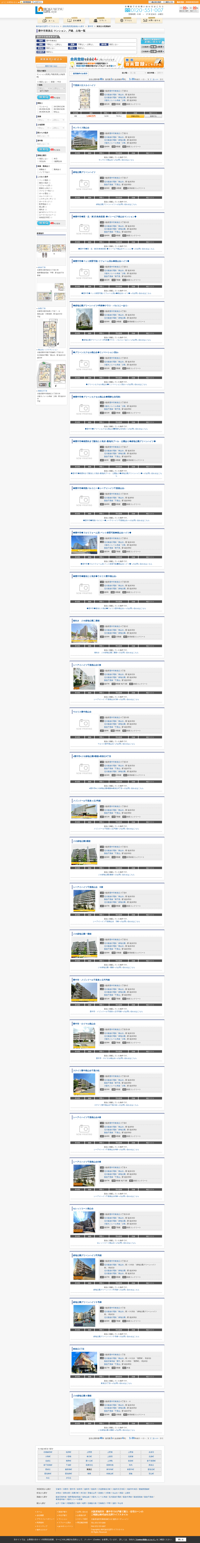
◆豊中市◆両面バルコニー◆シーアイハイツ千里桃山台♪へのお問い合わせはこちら (116, 520)
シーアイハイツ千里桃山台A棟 (87, 1117)
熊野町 (68, 1461)
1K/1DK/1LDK (59, 107)
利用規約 (40, 1523)
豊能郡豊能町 (144, 1489)
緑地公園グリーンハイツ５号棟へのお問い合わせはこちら (116, 1336)
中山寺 (120, 1503)
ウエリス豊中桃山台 (82, 712)
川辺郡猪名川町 (104, 1489)
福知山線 (85, 1497)
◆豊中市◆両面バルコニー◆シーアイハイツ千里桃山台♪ (99, 488)
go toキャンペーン (47, 212)
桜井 (79, 1503)
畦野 (84, 1503)
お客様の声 (81, 1515)
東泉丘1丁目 (78, 1349)
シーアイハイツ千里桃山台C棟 (87, 665)
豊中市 (112, 91)
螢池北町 (151, 1469)
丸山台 (115, 1493)
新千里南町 (48, 1465)
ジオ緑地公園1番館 (81, 841)
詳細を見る (135, 116)
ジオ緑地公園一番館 (82, 934)
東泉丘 (117, 91)
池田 (114, 1503)
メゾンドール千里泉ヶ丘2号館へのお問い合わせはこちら (116, 829)
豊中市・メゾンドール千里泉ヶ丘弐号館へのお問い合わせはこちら (116, 1011)
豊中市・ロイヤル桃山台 (84, 1024)
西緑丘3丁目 (42, 391)
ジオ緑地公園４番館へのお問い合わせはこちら (116, 1430)
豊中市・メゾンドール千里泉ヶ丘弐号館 (91, 980)
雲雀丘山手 (92, 1493)
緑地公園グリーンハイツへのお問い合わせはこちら (116, 204)
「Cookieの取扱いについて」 (145, 1540)
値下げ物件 (44, 91)
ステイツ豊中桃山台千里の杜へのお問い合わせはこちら (116, 1105)
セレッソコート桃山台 (83, 1209)
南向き (43, 209)
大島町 (48, 1456)
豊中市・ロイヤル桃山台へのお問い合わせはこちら (116, 1058)
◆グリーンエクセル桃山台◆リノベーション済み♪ (96, 352)
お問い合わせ (82, 1512)
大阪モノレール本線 (112, 100)
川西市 (65, 1489)
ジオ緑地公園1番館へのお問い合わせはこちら (116, 875)
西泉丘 (151, 1465)
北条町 (151, 1456)
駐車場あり (44, 204)
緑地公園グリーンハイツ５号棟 (87, 1302)
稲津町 (68, 1452)
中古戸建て (63, 1515)
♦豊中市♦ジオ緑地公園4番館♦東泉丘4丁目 (92, 756)
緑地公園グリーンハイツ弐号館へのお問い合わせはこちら (116, 1290)
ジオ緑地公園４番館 (82, 1396)
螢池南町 (68, 1474)
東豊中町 (130, 1469)
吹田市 (79, 1489)
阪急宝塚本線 (109, 1361)
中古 (59, 82)
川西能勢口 (70, 1503)
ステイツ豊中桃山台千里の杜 (86, 1070)
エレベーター (45, 196)
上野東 (110, 1452)
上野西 (89, 1452)
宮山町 (151, 1474)
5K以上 (56, 112)
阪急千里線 (108, 184)
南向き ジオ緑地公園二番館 (86, 621)
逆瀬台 (101, 1493)
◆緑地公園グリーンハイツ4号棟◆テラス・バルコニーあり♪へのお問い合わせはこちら (116, 340)
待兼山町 (109, 1474)
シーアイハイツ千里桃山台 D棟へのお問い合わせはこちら (116, 921)
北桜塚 (130, 1456)
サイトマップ (42, 1526)
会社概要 (40, 1515)
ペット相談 (44, 180)
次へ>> (155, 79)
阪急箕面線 (138, 1497)
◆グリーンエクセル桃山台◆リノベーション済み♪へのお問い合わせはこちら (116, 384)
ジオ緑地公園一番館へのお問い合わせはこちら (116, 967)
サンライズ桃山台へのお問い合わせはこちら (116, 160)
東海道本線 (60, 1499)
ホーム (39, 1512)
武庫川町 (75, 1493)
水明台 (58, 1493)
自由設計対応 (45, 217)
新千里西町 (151, 1461)
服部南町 (68, 1469)
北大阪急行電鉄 (110, 95)
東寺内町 (109, 1469)
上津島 (110, 1461)
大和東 (108, 1493)
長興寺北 (89, 1465)
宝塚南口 (101, 1503)
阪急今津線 (127, 1497)
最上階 (43, 207)
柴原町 (130, 1461)
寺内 (130, 1465)
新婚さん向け (45, 188)
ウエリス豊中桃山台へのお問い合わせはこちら (116, 744)
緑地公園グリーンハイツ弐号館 (87, 1255)
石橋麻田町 (48, 1452)
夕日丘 (68, 1478)
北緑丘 (48, 1461)
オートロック (45, 201)
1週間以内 (58, 161)
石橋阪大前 (92, 1503)
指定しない (43, 82)
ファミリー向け (46, 191)
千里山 (117, 184)
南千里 (117, 276)
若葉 (121, 1493)
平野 (109, 1503)
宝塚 (63, 1503)
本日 (55, 159)
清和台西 (66, 1493)
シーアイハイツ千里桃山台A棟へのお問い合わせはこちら (116, 1149)
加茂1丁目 (42, 308)
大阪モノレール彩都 (74, 1499)
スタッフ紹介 (82, 1519)
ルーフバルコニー (47, 215)
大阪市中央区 (132, 1489)
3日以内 (42, 161)
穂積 (89, 1474)
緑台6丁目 (42, 267)
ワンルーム (43, 107)
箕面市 (93, 1489)
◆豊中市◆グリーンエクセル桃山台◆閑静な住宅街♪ (97, 397)
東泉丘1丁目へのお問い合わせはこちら (116, 1383)
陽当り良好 (44, 183)
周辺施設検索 (82, 1523)
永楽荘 (151, 1452)
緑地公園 (121, 97)
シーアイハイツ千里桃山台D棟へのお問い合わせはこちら (116, 1196)
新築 (53, 82)
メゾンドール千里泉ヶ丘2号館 (87, 801)
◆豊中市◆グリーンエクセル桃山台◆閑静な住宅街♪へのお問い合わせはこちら (116, 429)
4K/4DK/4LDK (44, 112)
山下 (57, 1503)
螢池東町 (47, 1474)
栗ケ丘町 (89, 1461)
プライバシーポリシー (45, 1519)
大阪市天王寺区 (118, 1489)
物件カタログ (42, 1530)
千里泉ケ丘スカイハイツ (84, 85)
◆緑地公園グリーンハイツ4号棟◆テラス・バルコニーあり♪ (100, 305)
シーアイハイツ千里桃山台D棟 (87, 1162)
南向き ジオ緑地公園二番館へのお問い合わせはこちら (116, 653)
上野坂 (130, 1452)
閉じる (181, 1540)
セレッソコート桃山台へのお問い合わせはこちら (116, 1243)
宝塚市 (58, 1489)
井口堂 (83, 1493)
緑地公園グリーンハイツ (84, 172)
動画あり (57, 169)
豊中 (118, 1361)
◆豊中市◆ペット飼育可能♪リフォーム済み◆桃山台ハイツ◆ (101, 261)
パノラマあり (44, 172)
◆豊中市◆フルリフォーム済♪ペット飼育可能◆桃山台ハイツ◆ (102, 533)
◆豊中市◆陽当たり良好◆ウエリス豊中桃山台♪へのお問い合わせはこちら (116, 608)
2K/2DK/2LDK (44, 109)
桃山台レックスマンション (48, 350)
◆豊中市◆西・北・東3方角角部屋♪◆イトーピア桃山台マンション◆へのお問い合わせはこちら (116, 249)
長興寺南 (109, 1465)
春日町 (89, 1456)
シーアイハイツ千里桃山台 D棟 (88, 887)
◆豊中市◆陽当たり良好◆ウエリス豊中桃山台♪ (95, 576)
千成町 (68, 1465)
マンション (63, 1519)
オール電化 (44, 193)
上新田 (110, 1456)
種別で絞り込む (51, 66)
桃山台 (121, 95)
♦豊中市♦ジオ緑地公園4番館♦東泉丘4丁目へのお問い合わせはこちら (116, 788)
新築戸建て (63, 1512)
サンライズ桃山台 (81, 128)
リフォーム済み (65, 1523)
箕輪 (130, 1474)
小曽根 (68, 1456)
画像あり (42, 169)
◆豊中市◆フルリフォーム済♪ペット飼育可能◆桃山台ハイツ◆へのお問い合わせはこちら (116, 564)
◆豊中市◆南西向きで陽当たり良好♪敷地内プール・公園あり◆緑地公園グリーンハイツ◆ (114, 441)
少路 (123, 100)
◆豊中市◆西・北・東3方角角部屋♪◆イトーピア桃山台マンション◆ (104, 217)
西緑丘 (48, 1469)
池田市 (86, 1489)
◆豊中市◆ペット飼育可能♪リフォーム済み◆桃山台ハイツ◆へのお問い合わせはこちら (116, 293)
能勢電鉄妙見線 (74, 1497)
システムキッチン (47, 199)
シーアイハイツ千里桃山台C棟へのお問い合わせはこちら (116, 699)
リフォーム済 (45, 185)
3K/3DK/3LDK (59, 109)
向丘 (48, 1478)
